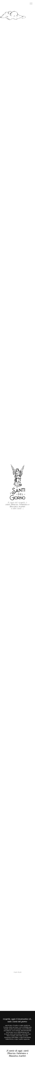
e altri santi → (17, 509)
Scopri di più (18, 972)
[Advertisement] (17, 992)
